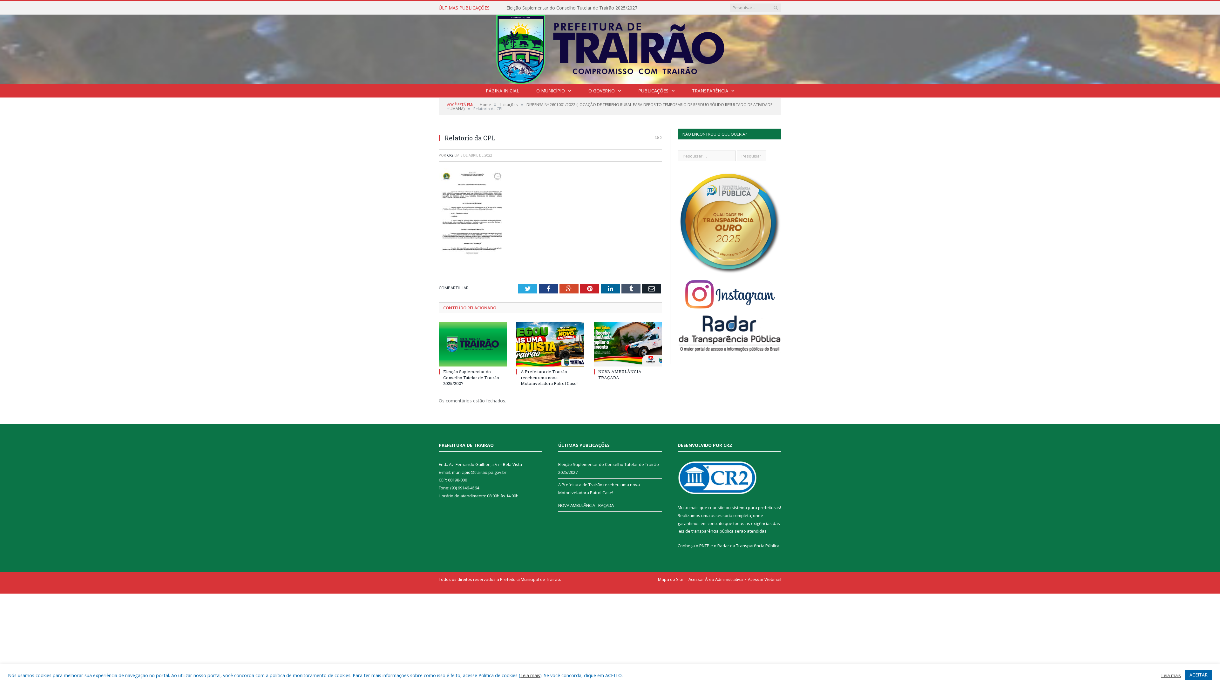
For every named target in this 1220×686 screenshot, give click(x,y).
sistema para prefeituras (756, 507)
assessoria (721, 515)
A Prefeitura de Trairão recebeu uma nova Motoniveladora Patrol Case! (579, 8)
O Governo (601, 91)
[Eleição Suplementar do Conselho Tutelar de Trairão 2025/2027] (473, 344)
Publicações (653, 91)
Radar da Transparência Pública (748, 545)
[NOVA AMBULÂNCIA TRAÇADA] (628, 344)
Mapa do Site (670, 579)
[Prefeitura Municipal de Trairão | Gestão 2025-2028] (610, 48)
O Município (550, 91)
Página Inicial (502, 91)
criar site (716, 507)
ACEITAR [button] (1199, 675)
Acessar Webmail (764, 579)
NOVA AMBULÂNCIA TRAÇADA (586, 505)
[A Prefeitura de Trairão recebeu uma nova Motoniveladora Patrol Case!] (550, 344)
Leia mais (530, 675)
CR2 (450, 155)
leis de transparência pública (706, 531)
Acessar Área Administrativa (715, 579)
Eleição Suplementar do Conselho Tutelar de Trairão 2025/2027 (471, 377)
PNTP (704, 545)
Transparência (710, 91)
